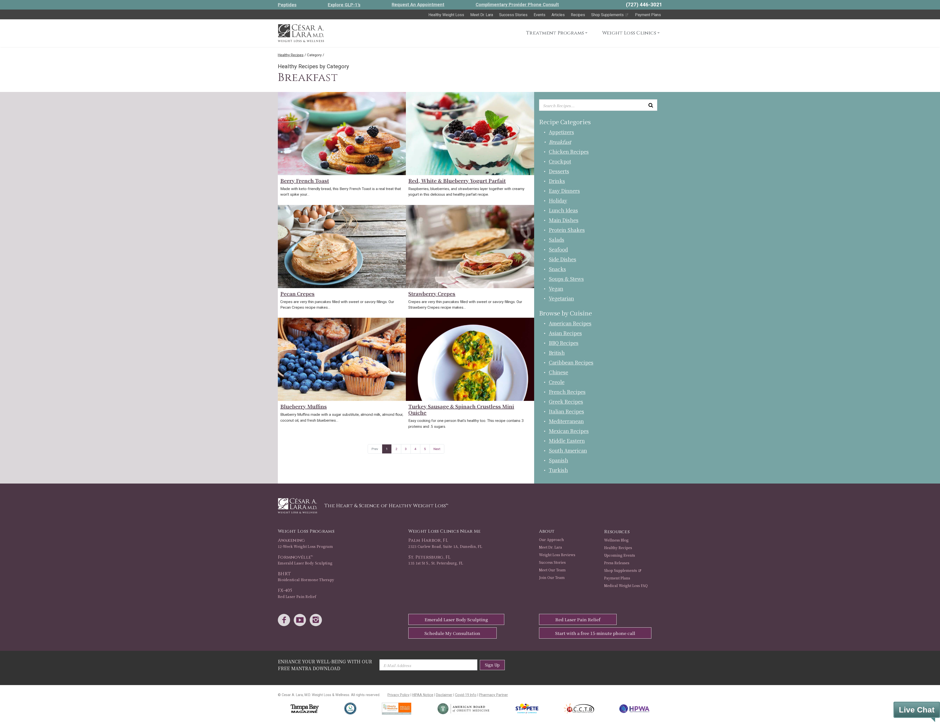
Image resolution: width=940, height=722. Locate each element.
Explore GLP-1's (344, 4)
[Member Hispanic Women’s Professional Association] (634, 708)
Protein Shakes (567, 229)
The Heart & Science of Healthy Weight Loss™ (386, 505)
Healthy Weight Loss (446, 14)
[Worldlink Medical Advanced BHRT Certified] (350, 708)
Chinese (558, 372)
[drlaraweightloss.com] (301, 32)
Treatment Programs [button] (555, 33)
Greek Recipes (566, 401)
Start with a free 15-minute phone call (595, 633)
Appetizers (561, 131)
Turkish (558, 470)
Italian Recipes (566, 411)
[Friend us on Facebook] (285, 620)
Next (437, 449)
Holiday (558, 200)
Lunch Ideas (563, 210)
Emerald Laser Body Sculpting (456, 619)
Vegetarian (561, 298)
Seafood (558, 249)
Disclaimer (444, 695)
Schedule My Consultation (452, 633)
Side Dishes (562, 259)
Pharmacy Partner (493, 695)
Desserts (559, 171)
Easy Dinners (564, 190)
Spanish (558, 460)
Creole (556, 381)
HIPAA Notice (422, 695)
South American (568, 450)
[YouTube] (301, 620)
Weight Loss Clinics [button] (629, 33)
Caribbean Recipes (571, 362)
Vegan (556, 288)
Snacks (557, 268)
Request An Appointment (418, 4)
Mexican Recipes (569, 430)
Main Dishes (563, 220)
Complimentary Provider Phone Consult (517, 4)
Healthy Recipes (291, 55)
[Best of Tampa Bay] (304, 708)
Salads (556, 239)
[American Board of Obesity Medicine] (463, 709)
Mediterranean (566, 421)
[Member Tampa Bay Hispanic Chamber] (579, 708)
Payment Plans (648, 14)
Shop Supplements (608, 14)
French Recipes (567, 391)
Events (539, 14)
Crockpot (560, 161)
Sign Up (492, 665)
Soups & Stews (566, 278)
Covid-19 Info (465, 695)
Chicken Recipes (569, 151)
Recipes (578, 14)
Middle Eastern (567, 440)
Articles (558, 14)
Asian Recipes (565, 333)
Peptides (287, 4)
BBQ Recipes (563, 342)
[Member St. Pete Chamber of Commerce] (527, 708)
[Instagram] (317, 620)
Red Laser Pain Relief (577, 619)
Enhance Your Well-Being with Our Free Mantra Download (325, 664)
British (557, 352)
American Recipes (570, 323)
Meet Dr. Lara (481, 14)
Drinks (557, 180)
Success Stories (513, 14)
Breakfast (560, 141)
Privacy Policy (399, 695)
